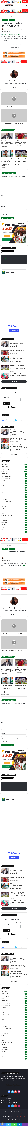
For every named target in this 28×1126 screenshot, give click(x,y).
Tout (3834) (14, 381)
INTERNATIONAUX (6, 476)
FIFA (3, 494)
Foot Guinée (5, 522)
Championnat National (7, 478)
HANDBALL (4, 520)
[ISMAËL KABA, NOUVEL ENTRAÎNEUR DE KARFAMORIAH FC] (5, 376)
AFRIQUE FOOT (5, 506)
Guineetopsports (8, 260)
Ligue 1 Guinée (5, 487)
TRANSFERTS (5, 469)
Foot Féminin (5, 517)
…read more (18, 34)
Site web (3, 206)
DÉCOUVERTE (5, 504)
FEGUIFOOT (5, 473)
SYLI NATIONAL (6, 466)
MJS (3, 492)
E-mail (3, 201)
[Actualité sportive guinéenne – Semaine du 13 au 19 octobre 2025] (21, 136)
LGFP (3, 490)
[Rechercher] (26, 6)
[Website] (12, 87)
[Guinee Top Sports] (9, 5)
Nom (2, 195)
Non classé (12, 19)
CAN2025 (4, 511)
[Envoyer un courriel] (11, 29)
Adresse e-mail (6, 397)
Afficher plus (14, 454)
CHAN (3, 513)
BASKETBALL (5, 497)
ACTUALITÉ (9, 17)
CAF (3, 485)
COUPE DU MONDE (6, 501)
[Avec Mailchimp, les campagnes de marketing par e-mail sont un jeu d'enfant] (12, 408)
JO (2, 529)
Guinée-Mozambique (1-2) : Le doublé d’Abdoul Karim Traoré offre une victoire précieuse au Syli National (20, 161)
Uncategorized (5, 499)
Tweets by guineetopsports (7, 252)
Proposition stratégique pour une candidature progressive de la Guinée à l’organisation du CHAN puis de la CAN (7, 143)
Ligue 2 (3, 508)
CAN (3, 483)
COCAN (4, 524)
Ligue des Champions (7, 515)
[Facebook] (14, 87)
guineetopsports (6, 29)
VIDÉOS (4, 480)
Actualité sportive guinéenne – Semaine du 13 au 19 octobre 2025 (20, 142)
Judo (3, 527)
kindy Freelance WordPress (18, 1116)
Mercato (4, 531)
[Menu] (2, 6)
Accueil (4, 17)
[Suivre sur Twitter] (10, 29)
